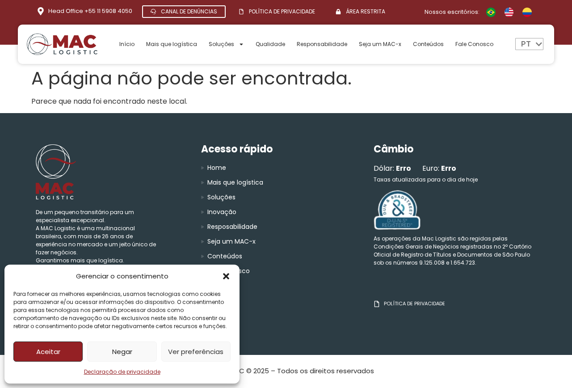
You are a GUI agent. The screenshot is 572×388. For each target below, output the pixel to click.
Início (127, 44)
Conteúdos (428, 44)
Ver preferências (195, 351)
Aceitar (48, 351)
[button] (226, 276)
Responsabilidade (322, 44)
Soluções (221, 44)
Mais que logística (171, 44)
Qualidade (270, 44)
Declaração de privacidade (122, 371)
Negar (122, 351)
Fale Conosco (474, 44)
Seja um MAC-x (380, 44)
